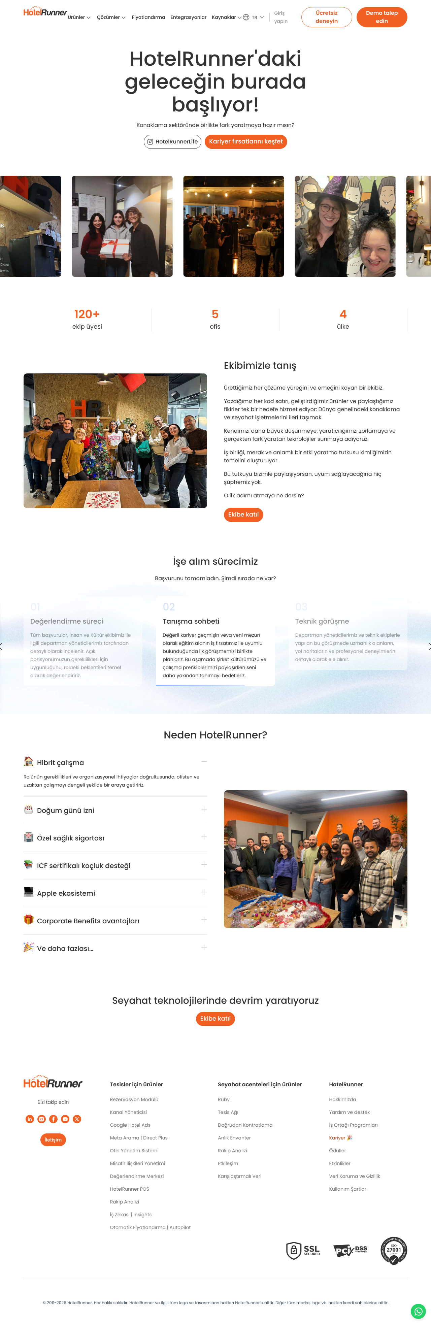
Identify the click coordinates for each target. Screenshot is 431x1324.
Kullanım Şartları (348, 1189)
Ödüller (337, 1150)
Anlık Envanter (234, 1137)
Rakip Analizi (124, 1201)
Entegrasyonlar (188, 17)
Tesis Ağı (228, 1112)
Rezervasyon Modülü (134, 1099)
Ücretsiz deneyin (327, 17)
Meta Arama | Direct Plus (139, 1137)
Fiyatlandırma (148, 17)
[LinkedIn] (30, 1119)
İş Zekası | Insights (131, 1214)
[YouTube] (65, 1119)
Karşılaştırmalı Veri (239, 1176)
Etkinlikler (340, 1163)
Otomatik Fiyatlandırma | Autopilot (150, 1227)
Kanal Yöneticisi (128, 1112)
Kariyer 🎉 (341, 1137)
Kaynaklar (224, 17)
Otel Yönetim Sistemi (134, 1150)
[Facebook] (53, 1119)
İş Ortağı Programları (353, 1125)
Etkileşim (228, 1163)
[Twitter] (77, 1119)
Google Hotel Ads (130, 1125)
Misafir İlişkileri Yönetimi (137, 1163)
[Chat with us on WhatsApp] (418, 1311)
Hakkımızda (342, 1099)
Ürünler (76, 17)
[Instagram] (41, 1119)
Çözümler (108, 17)
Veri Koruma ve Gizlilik (354, 1176)
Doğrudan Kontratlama (245, 1125)
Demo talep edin (382, 17)
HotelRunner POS (129, 1189)
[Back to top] (418, 1292)
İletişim (53, 1139)
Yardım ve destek (349, 1112)
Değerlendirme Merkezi (137, 1176)
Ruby (224, 1099)
